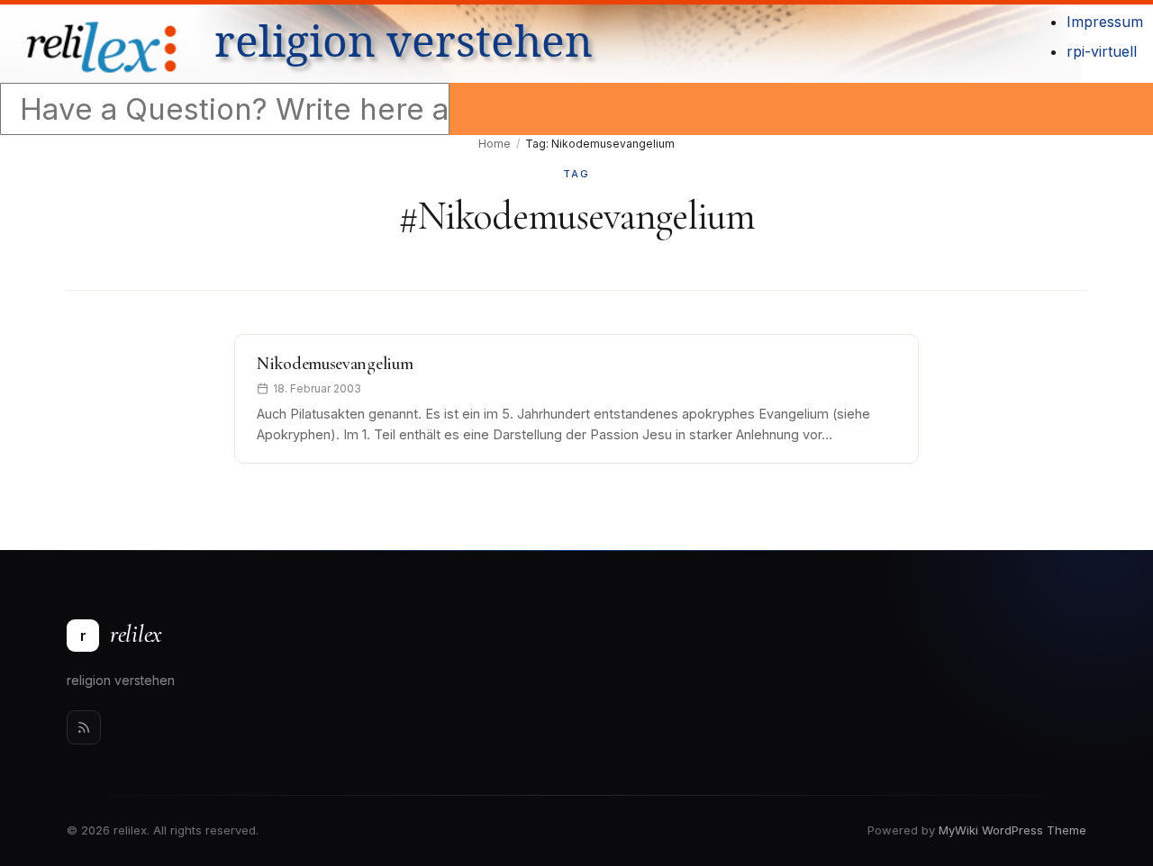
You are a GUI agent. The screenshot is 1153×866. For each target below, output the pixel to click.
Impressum (1105, 22)
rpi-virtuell (1102, 51)
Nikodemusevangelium (335, 363)
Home (494, 143)
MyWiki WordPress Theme (1012, 830)
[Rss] (84, 727)
